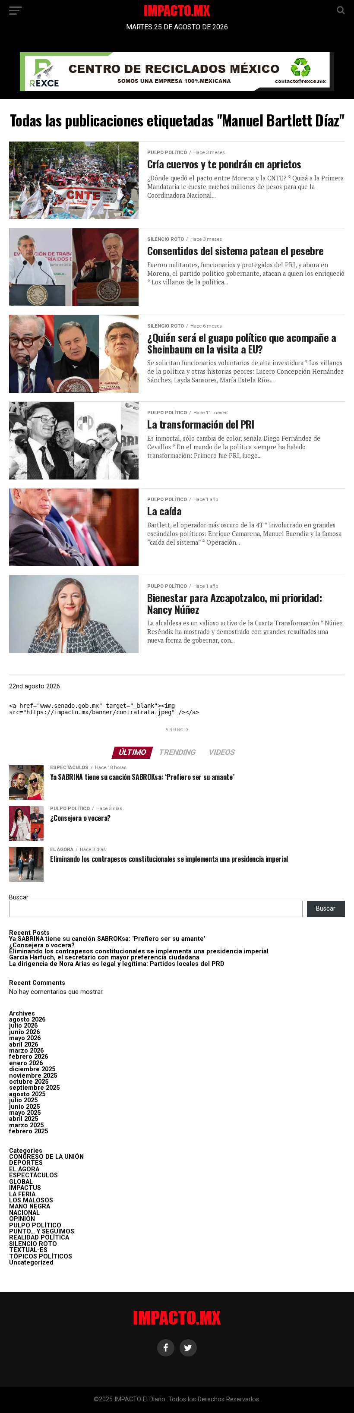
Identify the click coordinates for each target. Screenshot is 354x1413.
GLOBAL (21, 1182)
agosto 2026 (27, 1019)
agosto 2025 (27, 1094)
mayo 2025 (25, 1113)
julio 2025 (23, 1100)
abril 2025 (23, 1119)
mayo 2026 (25, 1038)
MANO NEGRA (29, 1206)
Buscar (18, 897)
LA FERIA (22, 1194)
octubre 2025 (28, 1081)
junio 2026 (24, 1032)
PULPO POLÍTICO (35, 1225)
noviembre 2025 (33, 1075)
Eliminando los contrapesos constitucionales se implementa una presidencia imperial (139, 951)
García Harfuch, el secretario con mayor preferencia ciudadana (104, 957)
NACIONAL (24, 1213)
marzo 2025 (26, 1125)
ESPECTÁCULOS (33, 1175)
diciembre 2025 (32, 1069)
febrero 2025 (28, 1131)
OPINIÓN (22, 1219)
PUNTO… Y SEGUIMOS (41, 1231)
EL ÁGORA (24, 1169)
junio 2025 (24, 1106)
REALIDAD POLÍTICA (39, 1237)
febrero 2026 (28, 1056)
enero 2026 (26, 1063)
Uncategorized (31, 1262)
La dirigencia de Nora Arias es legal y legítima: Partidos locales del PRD (116, 964)
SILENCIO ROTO (33, 1244)
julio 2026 (23, 1025)
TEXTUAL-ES (28, 1250)
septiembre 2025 (34, 1087)
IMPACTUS (25, 1188)
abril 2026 (23, 1044)
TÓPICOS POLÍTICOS (40, 1256)
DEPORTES (26, 1163)
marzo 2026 (26, 1050)
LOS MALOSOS (31, 1200)
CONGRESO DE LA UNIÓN (46, 1157)
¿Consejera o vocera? (42, 945)
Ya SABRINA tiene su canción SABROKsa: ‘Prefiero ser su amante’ (107, 939)
